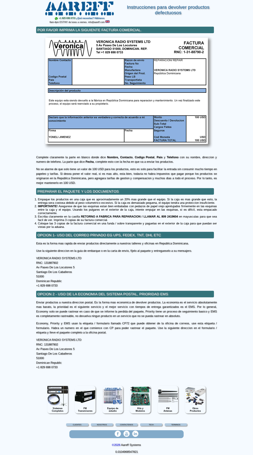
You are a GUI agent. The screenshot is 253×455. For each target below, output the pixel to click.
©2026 (116, 445)
